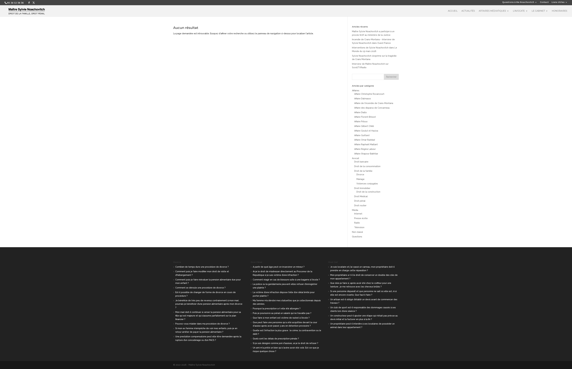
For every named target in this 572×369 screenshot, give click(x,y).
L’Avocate (519, 11)
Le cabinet (538, 11)
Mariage (360, 179)
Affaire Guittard (361, 135)
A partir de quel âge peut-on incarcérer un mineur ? (278, 267)
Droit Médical (361, 196)
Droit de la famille (363, 171)
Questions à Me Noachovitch (518, 2)
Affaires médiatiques (492, 11)
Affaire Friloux (360, 121)
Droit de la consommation (367, 166)
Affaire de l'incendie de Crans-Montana (373, 103)
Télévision (359, 227)
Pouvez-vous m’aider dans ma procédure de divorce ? (202, 324)
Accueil (453, 11)
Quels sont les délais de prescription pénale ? (276, 338)
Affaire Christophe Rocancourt (369, 94)
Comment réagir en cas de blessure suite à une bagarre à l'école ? (286, 279)
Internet (358, 213)
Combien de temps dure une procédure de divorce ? (202, 267)
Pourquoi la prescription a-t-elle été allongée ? (276, 308)
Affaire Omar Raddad (364, 140)
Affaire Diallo (360, 112)
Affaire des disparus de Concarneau (372, 108)
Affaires (355, 90)
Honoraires (559, 11)
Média (355, 210)
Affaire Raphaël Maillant (366, 144)
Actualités (468, 11)
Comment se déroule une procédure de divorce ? (200, 288)
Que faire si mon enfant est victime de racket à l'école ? (281, 318)
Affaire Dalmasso (362, 98)
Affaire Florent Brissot (365, 117)
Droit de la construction (368, 192)
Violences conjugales (367, 183)
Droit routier (360, 205)
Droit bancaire (361, 162)
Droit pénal (359, 201)
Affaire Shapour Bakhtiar (366, 153)
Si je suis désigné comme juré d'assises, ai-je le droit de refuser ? (285, 343)
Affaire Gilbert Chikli (364, 126)
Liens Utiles (558, 2)
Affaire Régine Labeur (365, 149)
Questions (357, 236)
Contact (544, 2)
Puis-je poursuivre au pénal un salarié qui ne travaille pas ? (282, 313)
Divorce (360, 174)
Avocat (355, 158)
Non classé (357, 232)
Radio (357, 223)
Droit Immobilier (362, 188)
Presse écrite (361, 218)
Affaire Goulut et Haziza (366, 131)
